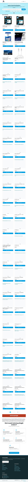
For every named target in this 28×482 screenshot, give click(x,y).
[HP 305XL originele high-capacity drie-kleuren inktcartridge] (8, 240)
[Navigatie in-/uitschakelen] (25, 1)
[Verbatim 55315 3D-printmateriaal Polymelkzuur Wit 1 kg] (20, 364)
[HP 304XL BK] (20, 240)
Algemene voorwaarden (17, 468)
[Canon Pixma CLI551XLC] (20, 257)
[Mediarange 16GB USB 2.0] (8, 118)
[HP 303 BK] (8, 209)
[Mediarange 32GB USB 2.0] (20, 118)
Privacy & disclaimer (16, 469)
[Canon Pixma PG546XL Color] (20, 179)
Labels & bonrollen (4, 467)
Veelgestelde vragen (16, 467)
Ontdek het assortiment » (14, 452)
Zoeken (23, 9)
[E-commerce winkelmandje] (22, 1)
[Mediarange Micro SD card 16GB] (8, 101)
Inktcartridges (4, 465)
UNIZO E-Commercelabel (17, 470)
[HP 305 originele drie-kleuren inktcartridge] (20, 20)
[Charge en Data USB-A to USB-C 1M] (20, 52)
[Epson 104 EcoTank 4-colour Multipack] (8, 36)
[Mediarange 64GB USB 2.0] (8, 133)
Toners (3, 466)
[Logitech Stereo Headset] (8, 85)
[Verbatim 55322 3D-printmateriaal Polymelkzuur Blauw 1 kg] (8, 381)
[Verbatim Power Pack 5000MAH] (8, 69)
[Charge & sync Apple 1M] (20, 302)
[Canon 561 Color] (8, 163)
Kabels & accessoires (4, 468)
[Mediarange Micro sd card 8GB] (20, 85)
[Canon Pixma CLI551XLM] (20, 272)
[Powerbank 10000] (20, 69)
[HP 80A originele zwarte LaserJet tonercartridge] (20, 36)
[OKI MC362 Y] (20, 349)
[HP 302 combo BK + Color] (20, 209)
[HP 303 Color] (20, 194)
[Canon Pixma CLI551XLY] (8, 272)
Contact (15, 465)
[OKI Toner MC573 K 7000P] (8, 349)
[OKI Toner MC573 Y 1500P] (20, 334)
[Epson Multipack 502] (8, 148)
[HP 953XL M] (20, 224)
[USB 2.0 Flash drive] (8, 318)
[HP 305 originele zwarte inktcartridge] (8, 20)
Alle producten (4, 469)
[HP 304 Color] (8, 257)
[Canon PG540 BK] (20, 163)
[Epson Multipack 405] (20, 133)
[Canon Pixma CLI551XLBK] (8, 287)
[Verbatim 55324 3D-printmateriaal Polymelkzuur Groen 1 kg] (8, 398)
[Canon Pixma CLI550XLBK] (20, 287)
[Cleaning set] (8, 334)
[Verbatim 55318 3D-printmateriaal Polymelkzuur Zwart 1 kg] (8, 364)
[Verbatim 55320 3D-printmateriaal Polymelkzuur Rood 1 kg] (20, 381)
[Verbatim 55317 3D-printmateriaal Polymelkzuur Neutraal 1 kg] (20, 398)
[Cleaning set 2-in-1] (20, 318)
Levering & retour (16, 466)
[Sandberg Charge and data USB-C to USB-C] (8, 302)
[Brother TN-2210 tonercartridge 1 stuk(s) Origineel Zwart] (8, 52)
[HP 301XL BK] (8, 224)
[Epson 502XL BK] (20, 148)
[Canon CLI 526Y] (8, 194)
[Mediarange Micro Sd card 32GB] (20, 101)
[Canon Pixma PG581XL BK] (8, 179)
